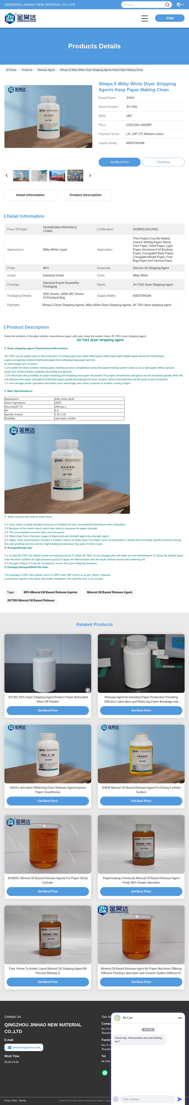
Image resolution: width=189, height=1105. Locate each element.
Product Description (86, 195)
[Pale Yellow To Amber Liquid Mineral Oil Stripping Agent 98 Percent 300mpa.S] (47, 935)
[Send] (180, 1099)
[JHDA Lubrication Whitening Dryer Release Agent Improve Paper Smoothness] (47, 754)
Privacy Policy (10, 1100)
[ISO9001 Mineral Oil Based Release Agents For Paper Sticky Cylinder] (47, 844)
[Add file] (115, 1099)
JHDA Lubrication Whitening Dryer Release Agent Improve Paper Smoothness (48, 790)
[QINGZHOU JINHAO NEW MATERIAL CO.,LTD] (24, 18)
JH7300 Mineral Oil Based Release (31, 600)
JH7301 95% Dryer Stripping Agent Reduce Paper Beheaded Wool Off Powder (48, 699)
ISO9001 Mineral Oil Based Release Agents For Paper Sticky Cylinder (48, 880)
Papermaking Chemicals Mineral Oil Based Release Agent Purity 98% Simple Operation (141, 880)
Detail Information (30, 195)
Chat (169, 18)
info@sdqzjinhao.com (26, 1047)
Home (12, 69)
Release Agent (46, 69)
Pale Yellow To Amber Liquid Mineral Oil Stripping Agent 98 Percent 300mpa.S (48, 971)
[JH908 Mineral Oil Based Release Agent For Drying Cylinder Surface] (141, 754)
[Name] (167, 4)
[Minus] (180, 1018)
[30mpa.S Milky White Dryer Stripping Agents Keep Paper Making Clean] (48, 120)
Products (27, 69)
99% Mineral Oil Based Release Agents (50, 592)
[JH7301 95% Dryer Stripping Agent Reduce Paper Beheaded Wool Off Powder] (47, 663)
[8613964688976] (105, 1073)
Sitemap (22, 1100)
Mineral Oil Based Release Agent (109, 592)
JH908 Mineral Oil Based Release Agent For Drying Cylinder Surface (141, 790)
